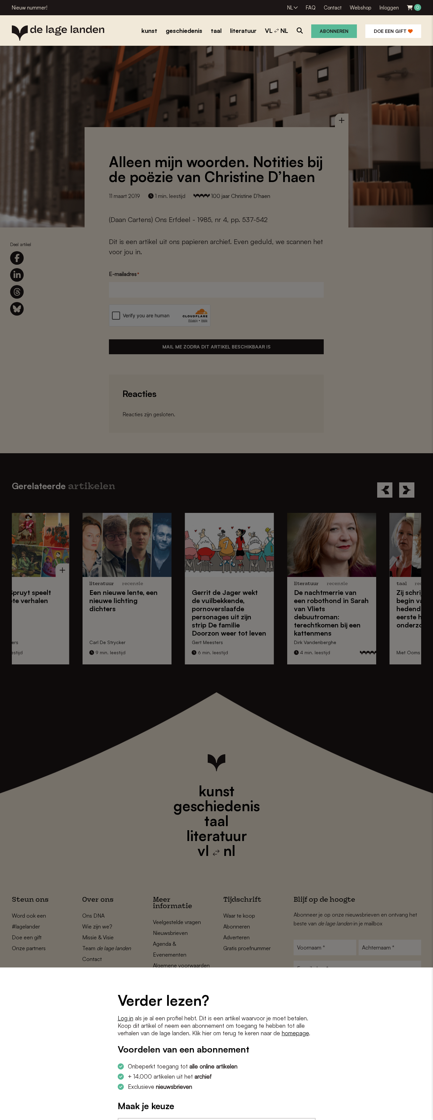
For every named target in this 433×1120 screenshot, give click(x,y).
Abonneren (334, 31)
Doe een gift (391, 31)
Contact (333, 7)
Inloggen (389, 7)
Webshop (360, 7)
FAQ (311, 7)
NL (290, 7)
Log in (125, 1018)
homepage (295, 1033)
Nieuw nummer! (29, 7)
